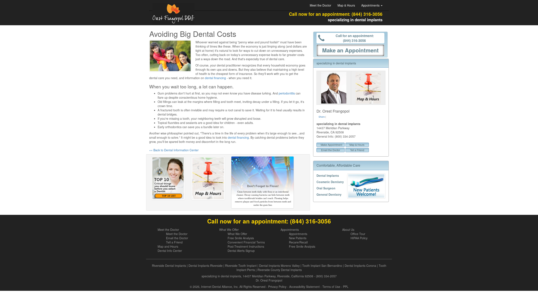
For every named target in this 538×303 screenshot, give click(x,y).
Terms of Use (331, 286)
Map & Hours (346, 5)
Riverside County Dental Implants (279, 270)
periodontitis (287, 93)
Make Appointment (331, 144)
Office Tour (358, 234)
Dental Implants (327, 175)
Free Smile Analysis (241, 238)
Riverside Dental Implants (169, 265)
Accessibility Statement (304, 286)
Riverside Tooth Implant (241, 265)
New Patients (297, 238)
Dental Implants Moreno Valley (279, 265)
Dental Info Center (170, 251)
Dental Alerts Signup (241, 251)
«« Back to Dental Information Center (174, 150)
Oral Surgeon (325, 188)
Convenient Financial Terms (246, 242)
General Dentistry (329, 194)
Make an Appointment (350, 50)
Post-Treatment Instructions (246, 246)
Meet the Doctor (320, 5)
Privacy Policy (277, 286)
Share (322, 116)
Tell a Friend (357, 150)
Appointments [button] (370, 5)
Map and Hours (168, 246)
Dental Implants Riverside (206, 265)
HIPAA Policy (359, 238)
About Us (348, 229)
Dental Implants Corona (360, 265)
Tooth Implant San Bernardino (322, 265)
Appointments (290, 229)
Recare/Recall (298, 242)
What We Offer (229, 229)
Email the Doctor (330, 150)
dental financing (215, 78)
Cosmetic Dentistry (330, 182)
